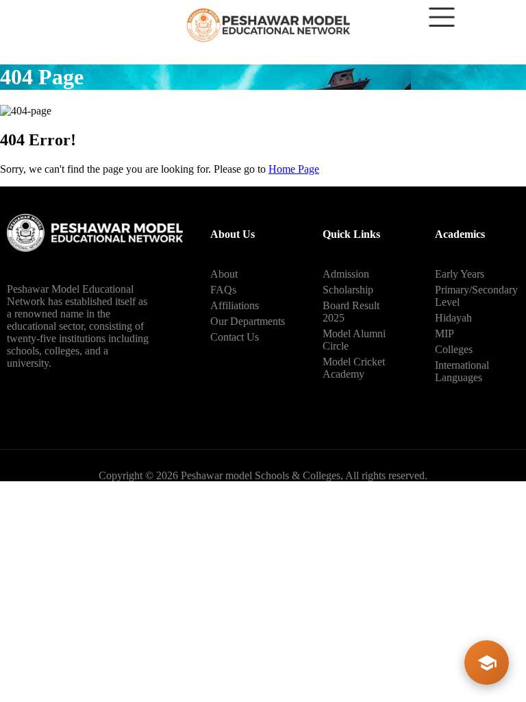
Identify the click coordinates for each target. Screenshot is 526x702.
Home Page (293, 169)
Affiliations (234, 305)
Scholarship (348, 289)
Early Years (459, 274)
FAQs (223, 289)
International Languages (462, 371)
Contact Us (234, 337)
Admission (346, 274)
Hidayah (453, 318)
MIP (444, 333)
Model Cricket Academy (354, 368)
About (224, 274)
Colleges (454, 349)
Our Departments (247, 321)
